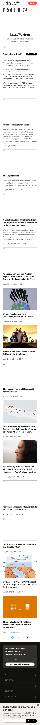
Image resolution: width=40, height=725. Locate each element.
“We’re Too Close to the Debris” (17, 125)
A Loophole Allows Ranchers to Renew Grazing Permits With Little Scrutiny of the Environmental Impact (20, 222)
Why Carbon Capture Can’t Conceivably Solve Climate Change (18, 315)
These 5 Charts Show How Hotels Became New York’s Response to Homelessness (17, 624)
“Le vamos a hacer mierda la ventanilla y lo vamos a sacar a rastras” (20, 508)
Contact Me (32, 54)
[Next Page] (27, 637)
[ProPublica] (15, 10)
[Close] (38, 705)
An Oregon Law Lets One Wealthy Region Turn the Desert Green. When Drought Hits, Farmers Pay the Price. (19, 276)
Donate (32, 3)
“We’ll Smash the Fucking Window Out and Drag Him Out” (19, 545)
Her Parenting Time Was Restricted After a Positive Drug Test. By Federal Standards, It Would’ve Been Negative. (19, 469)
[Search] (35, 9)
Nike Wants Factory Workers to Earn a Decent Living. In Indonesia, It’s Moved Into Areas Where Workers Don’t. (19, 429)
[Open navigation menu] (31, 9)
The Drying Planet (11, 176)
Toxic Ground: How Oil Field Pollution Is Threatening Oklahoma (19, 352)
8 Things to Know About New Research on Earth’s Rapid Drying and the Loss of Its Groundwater (20, 584)
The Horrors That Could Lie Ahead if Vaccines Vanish (18, 390)
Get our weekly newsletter (20, 664)
